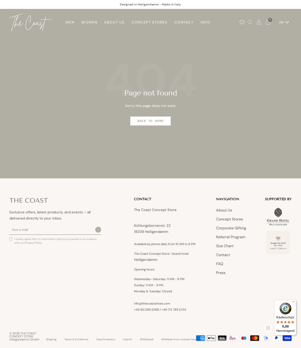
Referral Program (230, 237)
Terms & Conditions (76, 339)
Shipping (51, 339)
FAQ (219, 263)
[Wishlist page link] (242, 22)
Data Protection (105, 339)
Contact (223, 254)
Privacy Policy (33, 242)
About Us (224, 210)
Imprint (127, 339)
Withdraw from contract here (178, 339)
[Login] (259, 22)
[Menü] (293, 303)
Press (221, 272)
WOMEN (89, 22)
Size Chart (225, 245)
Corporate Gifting (231, 228)
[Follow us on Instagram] (268, 328)
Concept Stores (229, 219)
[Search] (250, 22)
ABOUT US (114, 22)
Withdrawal (146, 339)
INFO (205, 22)
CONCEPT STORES (149, 22)
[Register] (98, 230)
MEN (70, 22)
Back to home (150, 121)
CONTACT (184, 22)
